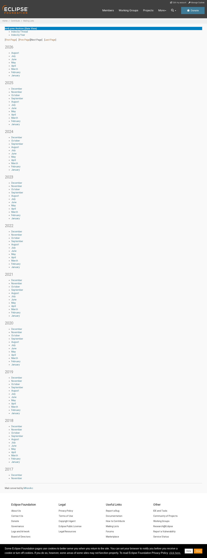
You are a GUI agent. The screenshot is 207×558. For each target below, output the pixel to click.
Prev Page (24, 39)
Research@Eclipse (163, 526)
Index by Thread (19, 31)
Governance (17, 526)
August (15, 53)
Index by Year (18, 35)
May (13, 62)
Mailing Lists (28, 21)
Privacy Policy (66, 510)
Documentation (114, 516)
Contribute (15, 21)
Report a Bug (112, 510)
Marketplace (112, 536)
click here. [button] (175, 553)
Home (4, 21)
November (16, 92)
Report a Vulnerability (164, 531)
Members (108, 10)
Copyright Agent (67, 521)
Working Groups (128, 10)
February (15, 72)
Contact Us (17, 516)
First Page (10, 39)
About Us (16, 510)
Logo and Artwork (20, 531)
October (15, 95)
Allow (198, 551)
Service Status (161, 536)
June (13, 59)
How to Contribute (115, 521)
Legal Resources (67, 531)
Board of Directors (20, 536)
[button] (173, 10)
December (16, 88)
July (13, 56)
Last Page (50, 39)
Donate (194, 10)
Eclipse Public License (70, 526)
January (15, 75)
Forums (110, 531)
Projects (148, 10)
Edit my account (179, 2)
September (17, 98)
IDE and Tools (160, 510)
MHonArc (28, 488)
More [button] (161, 10)
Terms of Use (66, 516)
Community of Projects (165, 516)
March (14, 69)
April (13, 66)
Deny (188, 551)
